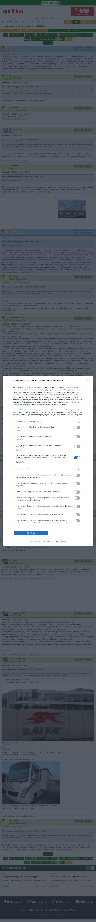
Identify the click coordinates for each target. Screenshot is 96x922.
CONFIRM (31, 533)
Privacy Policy (61, 541)
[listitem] (48, 422)
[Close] (88, 381)
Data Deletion (35, 541)
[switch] (77, 427)
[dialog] (48, 461)
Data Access (48, 541)
